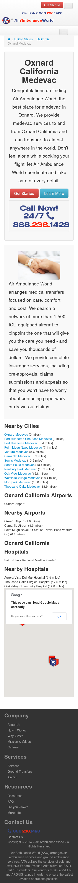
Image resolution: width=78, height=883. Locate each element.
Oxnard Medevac (16, 434)
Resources (15, 795)
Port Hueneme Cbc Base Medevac (28, 439)
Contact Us (15, 837)
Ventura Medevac (16, 452)
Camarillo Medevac (17, 456)
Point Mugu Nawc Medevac (23, 447)
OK (59, 616)
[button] (53, 663)
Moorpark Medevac (17, 482)
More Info (14, 812)
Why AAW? (15, 736)
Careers (13, 747)
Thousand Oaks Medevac (22, 486)
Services (13, 766)
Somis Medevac (15, 460)
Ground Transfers (20, 771)
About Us (14, 724)
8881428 (26, 831)
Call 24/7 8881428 (42, 13)
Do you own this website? (27, 616)
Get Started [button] (52, 5)
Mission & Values (19, 741)
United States (23, 39)
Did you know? (18, 807)
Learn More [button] (54, 193)
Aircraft (12, 777)
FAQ (11, 801)
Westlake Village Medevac (22, 478)
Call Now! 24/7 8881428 (41, 216)
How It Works (17, 730)
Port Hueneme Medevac (21, 443)
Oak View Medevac (17, 473)
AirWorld (33, 20)
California (43, 39)
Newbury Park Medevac (20, 469)
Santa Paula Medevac (19, 465)
